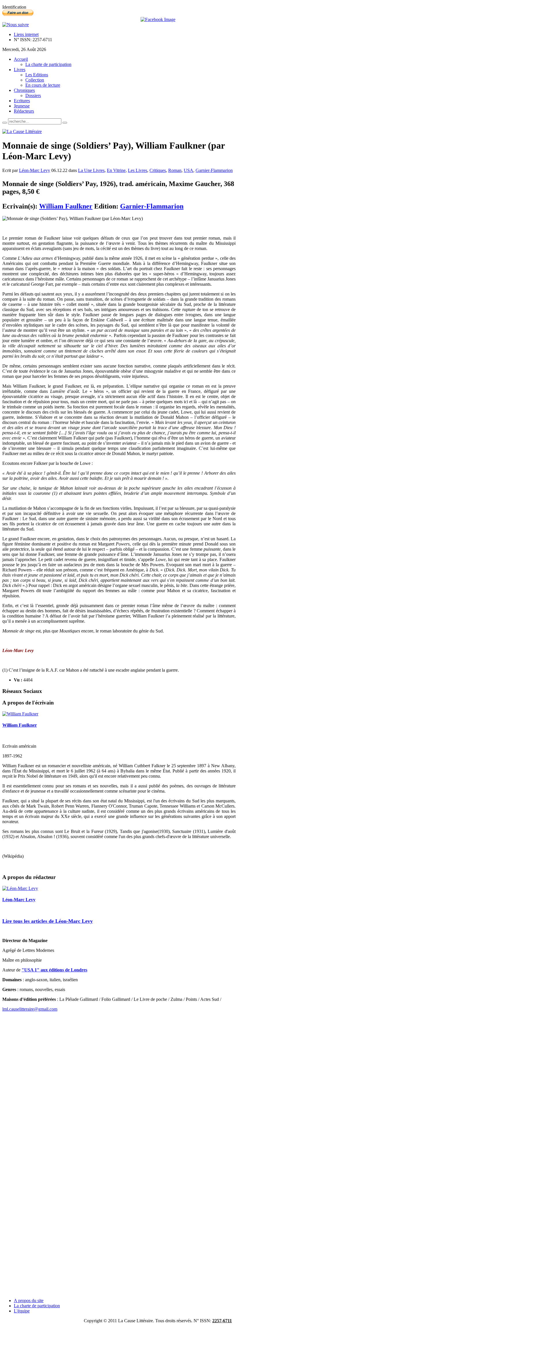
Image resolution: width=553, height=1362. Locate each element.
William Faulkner (65, 206)
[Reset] (65, 123)
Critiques (157, 170)
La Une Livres (91, 170)
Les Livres (137, 170)
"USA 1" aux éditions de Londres (54, 969)
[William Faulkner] (20, 713)
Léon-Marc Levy (34, 170)
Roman (174, 170)
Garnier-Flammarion (214, 170)
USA (188, 170)
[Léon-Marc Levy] (20, 888)
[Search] (4, 123)
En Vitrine (116, 170)
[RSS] (15, 24)
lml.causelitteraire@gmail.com (29, 1009)
